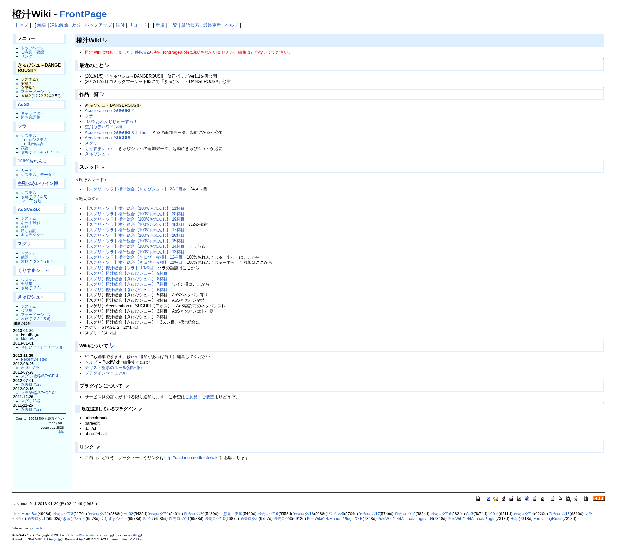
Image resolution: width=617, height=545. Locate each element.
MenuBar (29, 339)
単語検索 (190, 25)
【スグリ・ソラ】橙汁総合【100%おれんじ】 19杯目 (135, 219)
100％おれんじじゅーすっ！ (111, 121)
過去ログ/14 (523, 514)
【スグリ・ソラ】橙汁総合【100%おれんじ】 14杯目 (135, 246)
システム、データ (36, 174)
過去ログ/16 (440, 514)
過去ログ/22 (31, 409)
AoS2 (23, 104)
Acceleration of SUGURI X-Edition (116, 132)
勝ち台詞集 (30, 117)
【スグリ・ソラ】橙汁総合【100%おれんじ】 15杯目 (135, 240)
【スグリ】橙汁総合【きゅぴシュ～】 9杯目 (126, 273)
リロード (138, 25)
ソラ (22, 126)
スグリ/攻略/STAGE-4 (39, 376)
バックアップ (98, 25)
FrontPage (83, 14)
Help (514, 519)
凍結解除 (59, 25)
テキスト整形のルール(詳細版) (113, 367)
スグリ (24, 243)
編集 (41, 25)
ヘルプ (231, 25)
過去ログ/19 (267, 514)
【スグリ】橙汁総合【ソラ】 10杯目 (119, 267)
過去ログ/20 (194, 514)
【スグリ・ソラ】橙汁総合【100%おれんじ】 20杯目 (135, 213)
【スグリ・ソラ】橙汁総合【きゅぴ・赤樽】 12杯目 (134, 257)
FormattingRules (547, 519)
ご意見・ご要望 (199, 396)
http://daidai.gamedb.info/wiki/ (192, 457)
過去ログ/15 (405, 514)
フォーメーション (36, 91)
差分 (76, 25)
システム (28, 136)
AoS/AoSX (29, 209)
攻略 (25, 152)
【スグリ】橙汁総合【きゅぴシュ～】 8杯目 (126, 278)
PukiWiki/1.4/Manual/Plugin (472, 519)
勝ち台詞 (28, 230)
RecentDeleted (34, 359)
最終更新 (212, 25)
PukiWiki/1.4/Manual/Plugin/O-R (335, 519)
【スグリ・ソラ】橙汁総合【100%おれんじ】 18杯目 (135, 224)
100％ (493, 514)
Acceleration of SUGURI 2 (109, 110)
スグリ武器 (30, 401)
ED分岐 (34, 201)
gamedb (36, 528)
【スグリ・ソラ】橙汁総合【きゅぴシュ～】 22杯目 (134, 189)
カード (26, 170)
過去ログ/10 (214, 519)
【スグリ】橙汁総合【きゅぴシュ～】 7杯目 (126, 284)
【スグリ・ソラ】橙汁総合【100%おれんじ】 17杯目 (135, 229)
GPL (134, 535)
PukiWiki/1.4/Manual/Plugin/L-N (405, 519)
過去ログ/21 (158, 514)
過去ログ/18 (303, 514)
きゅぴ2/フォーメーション (42, 349)
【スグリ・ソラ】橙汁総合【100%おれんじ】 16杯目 (135, 235)
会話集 (26, 284)
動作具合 (36, 144)
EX (55, 152)
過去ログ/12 (37, 519)
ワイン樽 (336, 514)
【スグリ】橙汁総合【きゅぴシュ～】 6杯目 (126, 289)
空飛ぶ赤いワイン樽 (38, 183)
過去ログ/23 (31, 384)
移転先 (141, 52)
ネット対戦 (30, 222)
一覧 (172, 25)
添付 (120, 25)
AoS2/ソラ (30, 367)
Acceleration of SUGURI (107, 137)
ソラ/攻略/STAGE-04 (39, 393)
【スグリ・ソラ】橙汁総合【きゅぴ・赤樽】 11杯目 (134, 262)
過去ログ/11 (179, 519)
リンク (26, 56)
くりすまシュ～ (33, 270)
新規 (160, 25)
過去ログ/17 (369, 514)
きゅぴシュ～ (31, 296)
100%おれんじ (32, 161)
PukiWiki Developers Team (90, 535)
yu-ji (56, 539)
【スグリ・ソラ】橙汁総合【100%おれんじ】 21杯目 (135, 208)
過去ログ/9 (249, 519)
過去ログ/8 (282, 519)
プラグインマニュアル (106, 373)
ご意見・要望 (32, 52)
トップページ (32, 48)
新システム (38, 139)
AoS (469, 514)
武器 (25, 148)
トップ (21, 25)
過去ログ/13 (559, 514)
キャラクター (32, 113)
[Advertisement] (150, 478)
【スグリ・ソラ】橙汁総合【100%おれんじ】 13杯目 (135, 251)
